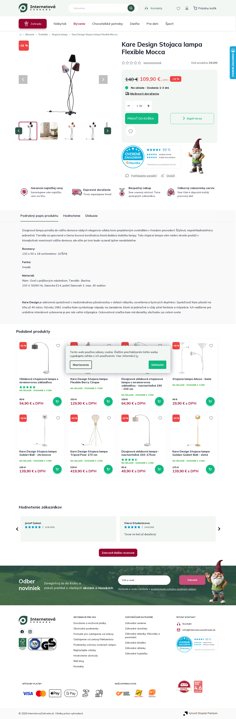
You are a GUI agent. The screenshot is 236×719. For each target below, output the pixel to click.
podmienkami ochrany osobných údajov (173, 589)
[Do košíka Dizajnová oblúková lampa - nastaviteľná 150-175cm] (159, 469)
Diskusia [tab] (91, 216)
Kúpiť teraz (194, 118)
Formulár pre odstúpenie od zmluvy (94, 634)
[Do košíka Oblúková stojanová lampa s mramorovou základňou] (57, 401)
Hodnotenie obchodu (86, 655)
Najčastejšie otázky (85, 650)
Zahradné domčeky (136, 628)
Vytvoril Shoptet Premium (202, 713)
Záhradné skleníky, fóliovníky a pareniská (142, 635)
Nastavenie (81, 364)
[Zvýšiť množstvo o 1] (148, 105)
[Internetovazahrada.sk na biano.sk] (199, 688)
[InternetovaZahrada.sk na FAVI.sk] (185, 688)
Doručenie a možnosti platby (90, 623)
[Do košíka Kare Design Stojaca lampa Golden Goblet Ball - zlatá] (210, 469)
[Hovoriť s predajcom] (141, 175)
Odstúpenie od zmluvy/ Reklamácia (93, 639)
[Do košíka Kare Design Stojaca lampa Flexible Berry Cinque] (108, 401)
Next (219, 529)
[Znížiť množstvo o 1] (128, 105)
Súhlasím (157, 364)
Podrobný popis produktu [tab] (39, 216)
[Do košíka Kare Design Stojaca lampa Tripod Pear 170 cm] (108, 469)
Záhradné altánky (135, 648)
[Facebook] (22, 631)
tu (137, 356)
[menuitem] (32, 23)
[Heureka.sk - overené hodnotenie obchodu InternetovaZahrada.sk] (151, 157)
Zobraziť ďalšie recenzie (118, 552)
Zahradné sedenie (135, 623)
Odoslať (192, 580)
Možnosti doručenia (144, 93)
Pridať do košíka (141, 118)
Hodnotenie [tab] (71, 216)
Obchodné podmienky (86, 628)
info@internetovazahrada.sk (199, 629)
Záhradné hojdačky (136, 653)
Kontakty (156, 8)
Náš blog (79, 661)
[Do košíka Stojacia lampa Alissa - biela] (210, 401)
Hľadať (131, 8)
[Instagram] (30, 631)
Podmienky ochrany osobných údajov (95, 644)
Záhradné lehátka (135, 642)
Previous (17, 529)
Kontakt (187, 623)
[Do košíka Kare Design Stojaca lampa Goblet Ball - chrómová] (57, 469)
